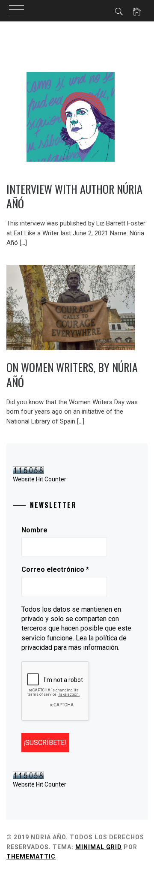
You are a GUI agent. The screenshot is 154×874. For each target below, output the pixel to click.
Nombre (34, 530)
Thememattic (31, 856)
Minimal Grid (98, 847)
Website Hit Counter (39, 479)
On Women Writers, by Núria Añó (72, 374)
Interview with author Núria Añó (74, 196)
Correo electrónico (55, 569)
